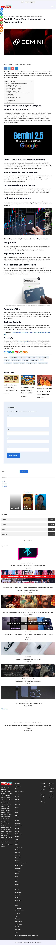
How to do (17, 852)
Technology (10, 61)
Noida (26, 585)
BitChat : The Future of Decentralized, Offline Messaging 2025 (28, 565)
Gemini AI (7, 360)
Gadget (17, 839)
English (27, 2)
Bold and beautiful (19, 791)
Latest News (18, 857)
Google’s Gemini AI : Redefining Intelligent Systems (17, 83)
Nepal (16, 876)
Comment (9, 415)
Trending (23, 563)
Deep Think (23, 357)
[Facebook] (5, 352)
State (16, 905)
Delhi (16, 812)
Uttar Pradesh (18, 924)
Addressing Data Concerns (13, 91)
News (5, 61)
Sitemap (43, 801)
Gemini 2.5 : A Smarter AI (13, 85)
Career (17, 796)
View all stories (28, 492)
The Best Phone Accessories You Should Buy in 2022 (28, 703)
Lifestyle (17, 860)
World (16, 932)
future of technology (23, 341)
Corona (17, 802)
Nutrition (27, 722)
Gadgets (17, 841)
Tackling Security (11, 100)
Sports (16, 902)
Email (8, 437)
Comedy (17, 799)
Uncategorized (18, 921)
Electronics (17, 823)
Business (17, 794)
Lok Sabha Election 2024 (21, 863)
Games (17, 844)
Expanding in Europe (12, 95)
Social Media (33, 722)
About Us (43, 786)
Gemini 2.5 (45, 357)
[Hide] (0, 33)
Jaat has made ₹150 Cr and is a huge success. (28, 681)
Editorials (17, 817)
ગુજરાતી (32, 2)
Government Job (19, 847)
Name (8, 429)
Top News (17, 913)
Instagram (52, 791)
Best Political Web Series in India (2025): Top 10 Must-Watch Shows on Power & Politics (28, 612)
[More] (26, 352)
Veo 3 (34, 363)
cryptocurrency (14, 357)
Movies (24, 678)
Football (17, 836)
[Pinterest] (18, 352)
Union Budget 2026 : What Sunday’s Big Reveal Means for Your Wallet (28, 390)
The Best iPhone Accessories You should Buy (28, 659)
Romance (17, 894)
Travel (16, 916)
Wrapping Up (8, 102)
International (18, 855)
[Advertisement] (28, 744)
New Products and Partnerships (14, 97)
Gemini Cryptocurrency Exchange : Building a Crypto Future (19, 92)
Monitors (17, 871)
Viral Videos (18, 926)
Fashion (17, 828)
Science (17, 897)
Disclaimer (43, 799)
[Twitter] (8, 352)
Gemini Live (25, 360)
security (29, 363)
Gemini (38, 357)
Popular (17, 889)
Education (16, 722)
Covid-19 (17, 804)
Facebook (51, 788)
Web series (17, 929)
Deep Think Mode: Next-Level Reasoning (16, 86)
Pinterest (51, 794)
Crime (16, 810)
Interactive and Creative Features (14, 88)
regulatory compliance (19, 363)
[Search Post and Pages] (52, 6)
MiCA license (8, 363)
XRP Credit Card (43, 363)
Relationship (18, 892)
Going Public (10, 94)
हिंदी (22, 2)
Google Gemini (34, 360)
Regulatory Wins (11, 98)
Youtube (51, 797)
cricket (17, 807)
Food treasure (18, 833)
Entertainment (28, 609)
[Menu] (54, 6)
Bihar (16, 788)
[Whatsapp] (13, 352)
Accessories (28, 656)
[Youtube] (16, 352)
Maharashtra (18, 868)
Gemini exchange (16, 360)
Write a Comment (27, 64)
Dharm (16, 815)
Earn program (31, 357)
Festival (17, 831)
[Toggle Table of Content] (31, 82)
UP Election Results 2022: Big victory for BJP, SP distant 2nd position (44, 391)
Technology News (31, 563)
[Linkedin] (10, 352)
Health (16, 849)
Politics (17, 887)
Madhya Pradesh (19, 865)
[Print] (24, 352)
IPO (42, 360)
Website (8, 445)
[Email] (21, 352)
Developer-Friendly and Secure (14, 89)
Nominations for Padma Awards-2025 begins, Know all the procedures (10, 387)
